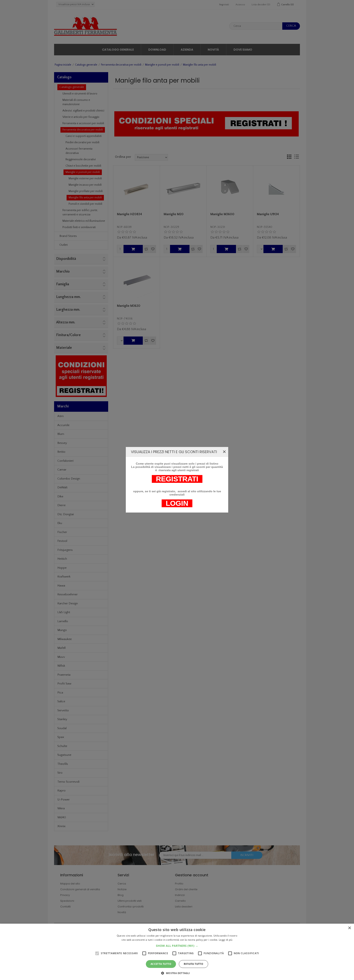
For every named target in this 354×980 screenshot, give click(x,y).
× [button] (349, 928)
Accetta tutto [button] (161, 964)
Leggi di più (226, 939)
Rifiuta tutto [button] (193, 964)
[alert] (177, 952)
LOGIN (177, 503)
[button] (177, 946)
